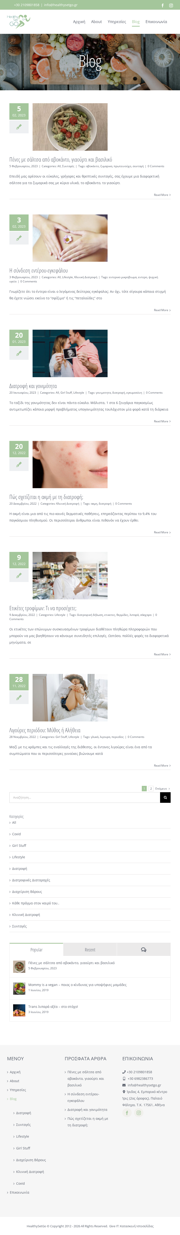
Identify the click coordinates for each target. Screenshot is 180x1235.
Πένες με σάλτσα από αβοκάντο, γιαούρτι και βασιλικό (60, 159)
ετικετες (109, 615)
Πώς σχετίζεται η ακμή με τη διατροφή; (46, 497)
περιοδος (118, 737)
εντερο (142, 277)
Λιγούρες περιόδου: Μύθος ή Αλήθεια (44, 730)
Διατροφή (19, 868)
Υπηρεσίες (18, 1090)
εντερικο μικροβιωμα (123, 277)
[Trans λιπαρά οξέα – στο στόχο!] (19, 1007)
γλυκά (94, 737)
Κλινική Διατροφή (85, 277)
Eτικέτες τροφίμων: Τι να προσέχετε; (42, 608)
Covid (16, 834)
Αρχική (15, 1072)
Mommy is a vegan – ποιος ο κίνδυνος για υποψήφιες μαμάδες (77, 984)
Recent (90, 949)
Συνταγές (68, 166)
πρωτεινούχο (122, 166)
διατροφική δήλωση (90, 615)
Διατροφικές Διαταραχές (31, 880)
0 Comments (156, 166)
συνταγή (138, 166)
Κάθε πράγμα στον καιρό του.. (35, 903)
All (59, 166)
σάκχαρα (145, 615)
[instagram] (138, 1112)
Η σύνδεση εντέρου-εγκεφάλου (38, 270)
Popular (36, 949)
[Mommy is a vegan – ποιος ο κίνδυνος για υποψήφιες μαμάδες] (19, 985)
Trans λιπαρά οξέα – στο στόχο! (53, 1006)
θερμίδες (122, 615)
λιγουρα (105, 737)
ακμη (94, 504)
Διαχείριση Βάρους (27, 891)
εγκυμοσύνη (134, 393)
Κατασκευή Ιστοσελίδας (137, 1226)
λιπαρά (134, 615)
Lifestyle (67, 277)
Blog (13, 1098)
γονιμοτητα (103, 393)
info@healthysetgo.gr (61, 5)
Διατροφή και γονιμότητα (33, 386)
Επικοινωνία (19, 1192)
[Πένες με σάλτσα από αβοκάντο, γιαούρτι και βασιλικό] (19, 964)
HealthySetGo (36, 1226)
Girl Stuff (66, 393)
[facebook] (127, 1112)
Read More (161, 195)
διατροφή (118, 393)
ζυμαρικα (106, 166)
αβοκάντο (92, 166)
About (14, 1081)
